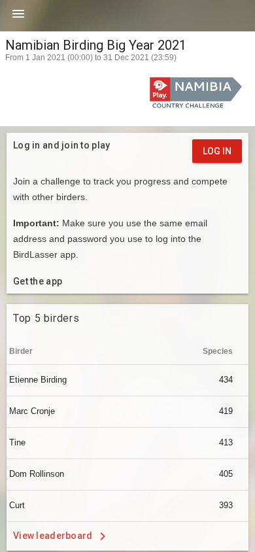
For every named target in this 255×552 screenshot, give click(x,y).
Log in (217, 151)
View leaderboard (54, 535)
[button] (18, 18)
